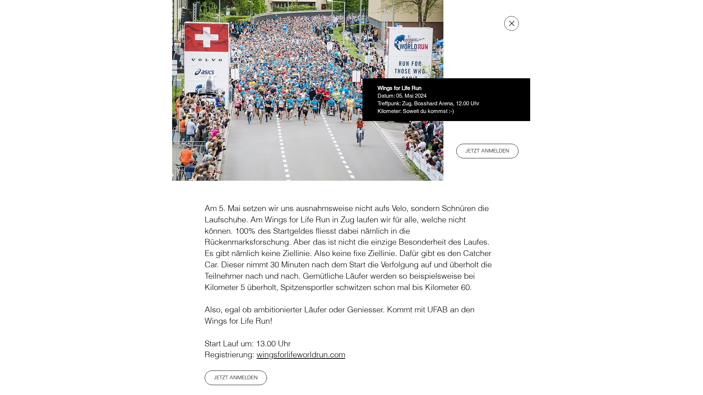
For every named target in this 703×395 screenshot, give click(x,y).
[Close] (511, 23)
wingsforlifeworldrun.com (301, 354)
